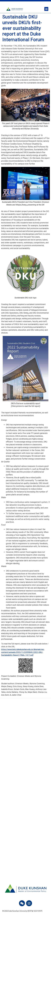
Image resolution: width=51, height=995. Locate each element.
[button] (46, 9)
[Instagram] (29, 903)
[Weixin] (22, 903)
